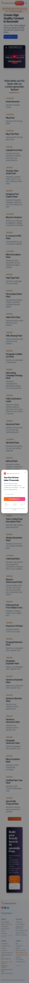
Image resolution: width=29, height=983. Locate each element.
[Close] (25, 472)
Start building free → (14, 499)
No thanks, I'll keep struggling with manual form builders (14, 509)
